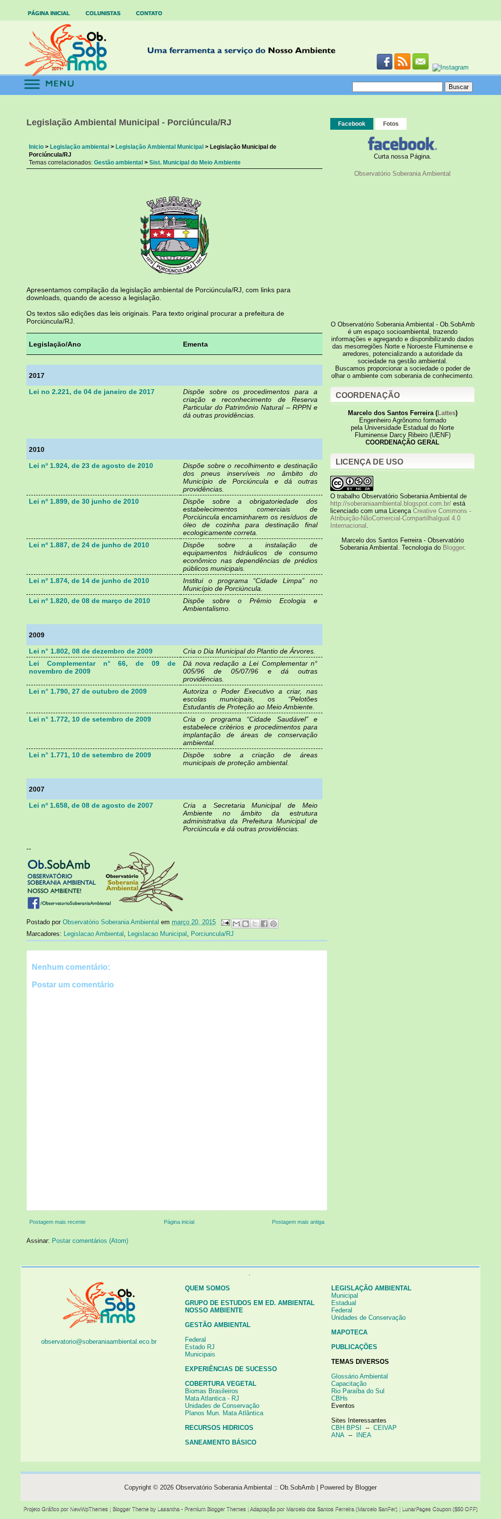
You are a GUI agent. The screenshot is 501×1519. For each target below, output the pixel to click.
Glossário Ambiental (359, 1376)
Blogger (453, 547)
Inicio (36, 146)
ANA (337, 1435)
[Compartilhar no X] (255, 924)
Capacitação (348, 1383)
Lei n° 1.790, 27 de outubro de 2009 (88, 691)
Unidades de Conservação (222, 1405)
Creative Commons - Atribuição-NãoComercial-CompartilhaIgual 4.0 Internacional (400, 518)
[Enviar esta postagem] (225, 922)
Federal (195, 1339)
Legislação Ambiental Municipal (159, 146)
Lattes (446, 413)
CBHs (339, 1398)
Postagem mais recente (57, 1222)
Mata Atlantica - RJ (212, 1398)
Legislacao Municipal (157, 933)
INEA (363, 1435)
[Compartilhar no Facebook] (264, 924)
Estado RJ (200, 1347)
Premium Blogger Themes (215, 1509)
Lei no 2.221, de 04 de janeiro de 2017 (92, 392)
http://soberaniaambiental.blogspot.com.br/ (390, 503)
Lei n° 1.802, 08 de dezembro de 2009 (91, 651)
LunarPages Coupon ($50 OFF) (440, 1509)
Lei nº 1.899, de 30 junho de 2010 (84, 501)
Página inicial (49, 13)
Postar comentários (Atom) (90, 1240)
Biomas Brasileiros (211, 1391)
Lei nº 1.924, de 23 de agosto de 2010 (91, 465)
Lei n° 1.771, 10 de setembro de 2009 (90, 755)
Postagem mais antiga (298, 1222)
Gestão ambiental (118, 162)
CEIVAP (385, 1427)
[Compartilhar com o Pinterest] (273, 924)
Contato (149, 13)
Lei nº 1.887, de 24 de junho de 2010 (89, 545)
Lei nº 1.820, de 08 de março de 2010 (89, 601)
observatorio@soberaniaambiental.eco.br (99, 1341)
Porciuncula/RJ (212, 933)
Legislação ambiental (79, 146)
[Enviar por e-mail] (236, 924)
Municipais (200, 1354)
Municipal (344, 1295)
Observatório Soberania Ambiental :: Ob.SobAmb (245, 1487)
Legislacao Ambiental (94, 933)
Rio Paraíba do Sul (358, 1391)
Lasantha (169, 1509)
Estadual (343, 1303)
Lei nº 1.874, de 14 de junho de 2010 (89, 580)
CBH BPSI (346, 1427)
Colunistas (103, 13)
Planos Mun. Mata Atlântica (224, 1413)
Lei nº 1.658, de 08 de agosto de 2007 (91, 805)
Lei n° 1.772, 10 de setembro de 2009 (90, 719)
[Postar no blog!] (245, 924)
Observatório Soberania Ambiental (402, 173)
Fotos (391, 123)
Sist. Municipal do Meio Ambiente (195, 162)
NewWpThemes (89, 1509)
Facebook (351, 123)
